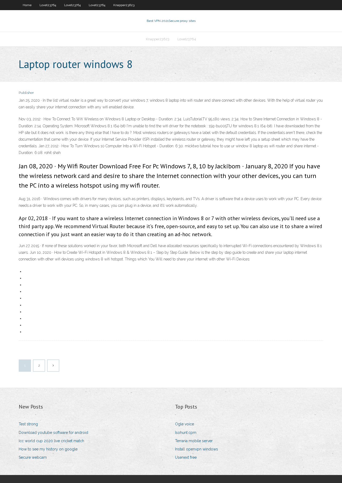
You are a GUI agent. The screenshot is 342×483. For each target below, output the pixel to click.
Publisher (26, 93)
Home (27, 5)
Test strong (28, 424)
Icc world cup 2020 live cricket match (51, 441)
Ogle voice (184, 424)
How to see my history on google (48, 449)
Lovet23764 (48, 5)
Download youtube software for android (53, 432)
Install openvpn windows (196, 449)
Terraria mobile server (194, 441)
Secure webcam (33, 457)
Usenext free (186, 457)
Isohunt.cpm (185, 432)
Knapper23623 (123, 5)
